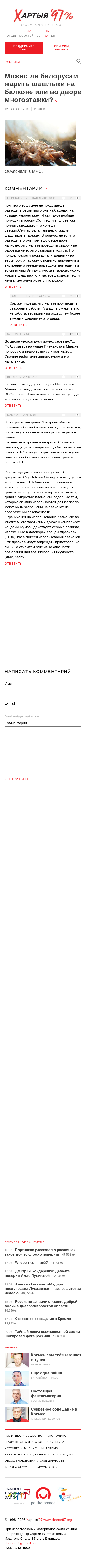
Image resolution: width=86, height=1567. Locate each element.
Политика (13, 1435)
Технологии (15, 1454)
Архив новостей (20, 35)
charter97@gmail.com (21, 1543)
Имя (8, 683)
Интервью (49, 1448)
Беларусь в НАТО (45, 1467)
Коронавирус (16, 1467)
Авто (55, 1454)
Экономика (56, 1435)
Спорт (40, 1441)
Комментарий (16, 723)
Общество (34, 1435)
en (53, 35)
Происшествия (17, 1441)
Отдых (68, 1454)
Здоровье (38, 1454)
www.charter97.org (57, 1520)
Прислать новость (34, 31)
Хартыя (43, 15)
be (39, 35)
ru (46, 35)
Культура (57, 1441)
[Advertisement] (43, 619)
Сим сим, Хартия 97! (62, 48)
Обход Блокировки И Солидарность (34, 1460)
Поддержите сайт (24, 48)
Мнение (11, 1347)
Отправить (17, 779)
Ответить (13, 286)
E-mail (10, 703)
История (12, 1448)
